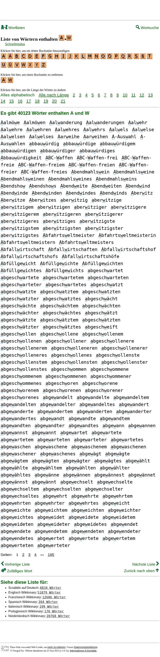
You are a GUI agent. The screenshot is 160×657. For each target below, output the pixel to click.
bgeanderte (17, 411)
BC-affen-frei (97, 158)
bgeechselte (114, 482)
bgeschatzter (20, 298)
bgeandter (50, 425)
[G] (50, 57)
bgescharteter (21, 284)
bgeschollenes (71, 355)
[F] (43, 57)
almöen (34, 122)
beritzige (107, 200)
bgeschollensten (74, 362)
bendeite (74, 186)
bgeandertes (18, 418)
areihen (95, 136)
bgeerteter (53, 545)
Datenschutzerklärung (85, 647)
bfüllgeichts (64, 270)
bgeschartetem (63, 277)
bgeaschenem (89, 446)
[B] (17, 57)
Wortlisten (16, 28)
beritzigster (104, 228)
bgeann (113, 425)
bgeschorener (104, 390)
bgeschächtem (59, 306)
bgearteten (53, 439)
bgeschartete (20, 277)
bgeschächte (18, 306)
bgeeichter (124, 510)
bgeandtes (83, 425)
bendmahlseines (70, 179)
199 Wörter (49, 606)
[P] (116, 57)
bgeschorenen (62, 390)
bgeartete (107, 432)
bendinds (113, 193)
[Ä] (10, 57)
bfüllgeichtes (21, 270)
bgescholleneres (24, 355)
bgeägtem (14, 461)
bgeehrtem (117, 496)
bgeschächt (101, 298)
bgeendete (16, 531)
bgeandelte (93, 397)
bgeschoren (61, 383)
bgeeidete (83, 517)
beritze (13, 200)
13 (150, 95)
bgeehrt (55, 496)
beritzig (74, 200)
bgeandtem (115, 418)
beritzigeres (20, 221)
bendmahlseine (133, 172)
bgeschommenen (65, 376)
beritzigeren (62, 214)
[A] (4, 57)
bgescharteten (108, 277)
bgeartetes (127, 439)
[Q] (123, 57)
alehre (11, 129)
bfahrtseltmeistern (28, 242)
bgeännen (76, 475)
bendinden (47, 193)
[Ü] (10, 66)
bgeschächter (20, 313)
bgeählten (81, 468)
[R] (130, 57)
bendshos (42, 186)
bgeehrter (50, 503)
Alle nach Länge (54, 95)
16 (20, 101)
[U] (4, 66)
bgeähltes (16, 475)
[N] (96, 57)
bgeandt (52, 418)
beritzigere (128, 207)
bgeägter (76, 461)
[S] (136, 57)
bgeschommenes (21, 383)
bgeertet (51, 538)
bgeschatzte (18, 291)
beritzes (42, 200)
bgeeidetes (90, 524)
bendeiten (107, 186)
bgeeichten (87, 510)
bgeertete (83, 538)
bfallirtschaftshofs (29, 256)
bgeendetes (17, 538)
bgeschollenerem (24, 348)
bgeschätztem (59, 320)
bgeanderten (94, 411)
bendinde (14, 193)
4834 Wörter (50, 588)
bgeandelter (58, 404)
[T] (150, 57)
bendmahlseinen (22, 179)
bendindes (81, 193)
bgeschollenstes (24, 369)
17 (28, 101)
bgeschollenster (124, 362)
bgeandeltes (97, 404)
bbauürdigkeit (21, 158)
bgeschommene (109, 369)
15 (11, 101)
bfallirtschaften (72, 249)
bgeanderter (134, 411)
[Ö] (110, 57)
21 (63, 101)
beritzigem (17, 207)
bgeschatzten (101, 291)
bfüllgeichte (59, 263)
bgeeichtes (17, 517)
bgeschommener (110, 376)
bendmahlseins (116, 179)
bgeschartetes (65, 284)
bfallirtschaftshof (128, 249)
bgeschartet (105, 270)
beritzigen (53, 207)
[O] (103, 57)
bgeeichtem (51, 510)
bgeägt (90, 454)
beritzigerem (20, 214)
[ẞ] (143, 57)
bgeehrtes (83, 503)
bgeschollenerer (124, 348)
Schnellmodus (15, 44)
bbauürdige (79, 143)
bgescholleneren (74, 348)
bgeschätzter (20, 327)
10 (125, 95)
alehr (137, 122)
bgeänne (47, 475)
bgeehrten (16, 503)
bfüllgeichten (102, 263)
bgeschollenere (112, 341)
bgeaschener (18, 454)
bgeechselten (62, 489)
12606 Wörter (54, 597)
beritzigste (97, 221)
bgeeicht (116, 503)
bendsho (13, 186)
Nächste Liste (144, 564)
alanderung (65, 122)
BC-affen (59, 158)
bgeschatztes (62, 298)
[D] (30, 57)
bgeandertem (55, 411)
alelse (143, 129)
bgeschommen (68, 369)
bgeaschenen (128, 446)
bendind (137, 186)
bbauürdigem (117, 143)
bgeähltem (47, 468)
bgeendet (124, 524)
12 (142, 95)
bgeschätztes (62, 327)
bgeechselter (104, 489)
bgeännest (109, 475)
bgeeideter (53, 524)
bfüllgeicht (18, 263)
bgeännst (14, 482)
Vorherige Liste (17, 564)
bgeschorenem (20, 390)
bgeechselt (76, 482)
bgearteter (90, 439)
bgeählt (137, 461)
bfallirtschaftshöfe (90, 256)
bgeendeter (124, 531)
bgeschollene (59, 334)
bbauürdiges (97, 150)
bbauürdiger (58, 150)
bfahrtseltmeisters (86, 242)
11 (133, 95)
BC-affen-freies (44, 172)
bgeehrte (85, 496)
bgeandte (82, 418)
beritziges (59, 221)
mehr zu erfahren (56, 647)
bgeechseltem (20, 489)
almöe (10, 122)
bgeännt (44, 482)
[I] (63, 57)
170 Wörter (54, 611)
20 (54, 101)
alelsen (13, 136)
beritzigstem (20, 228)
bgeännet (142, 475)
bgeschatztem (59, 291)
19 (46, 101)
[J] (70, 57)
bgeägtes (108, 461)
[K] (77, 57)
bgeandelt (58, 397)
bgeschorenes (20, 397)
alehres (67, 129)
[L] (83, 57)
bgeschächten (101, 306)
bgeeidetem (118, 517)
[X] (30, 66)
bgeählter (115, 468)
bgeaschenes (58, 454)
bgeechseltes (20, 496)
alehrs (94, 129)
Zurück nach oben (140, 571)
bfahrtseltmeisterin (127, 235)
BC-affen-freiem (41, 165)
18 (37, 101)
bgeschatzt (106, 284)
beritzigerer (104, 214)
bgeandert (134, 404)
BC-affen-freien (91, 165)
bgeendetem (51, 531)
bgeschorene (100, 383)
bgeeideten (17, 524)
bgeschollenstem (24, 362)
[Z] (43, 66)
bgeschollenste (118, 355)
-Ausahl (124, 136)
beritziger (90, 207)
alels (118, 129)
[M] (90, 57)
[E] (37, 57)
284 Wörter (48, 602)
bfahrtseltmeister (69, 235)
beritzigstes (20, 235)
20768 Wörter (58, 616)
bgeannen (142, 425)
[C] (23, 57)
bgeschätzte (18, 320)
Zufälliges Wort (19, 571)
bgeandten (16, 425)
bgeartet (74, 432)
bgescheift (101, 327)
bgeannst (14, 432)
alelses (41, 136)
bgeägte (117, 454)
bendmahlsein (90, 172)
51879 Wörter (49, 592)
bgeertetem (118, 538)
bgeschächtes (62, 313)
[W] (23, 66)
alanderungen (105, 122)
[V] (17, 66)
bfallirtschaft (22, 249)
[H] (57, 57)
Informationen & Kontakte (83, 650)
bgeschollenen (21, 341)
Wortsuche (149, 28)
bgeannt (44, 432)
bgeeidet (51, 517)
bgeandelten (18, 404)
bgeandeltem (131, 397)
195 (51, 555)
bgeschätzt (101, 313)
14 (3, 101)
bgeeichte (16, 510)
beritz (142, 193)
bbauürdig (44, 143)
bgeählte (14, 468)
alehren (38, 129)
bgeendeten (87, 531)
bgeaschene (51, 446)
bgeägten (45, 461)
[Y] (37, 66)
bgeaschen (16, 446)
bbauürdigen (18, 150)
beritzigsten (62, 228)
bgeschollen (18, 334)
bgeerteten (17, 545)
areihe (68, 136)
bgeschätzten (101, 320)
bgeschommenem (21, 376)
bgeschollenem (102, 334)
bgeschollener (65, 341)
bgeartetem (17, 439)
